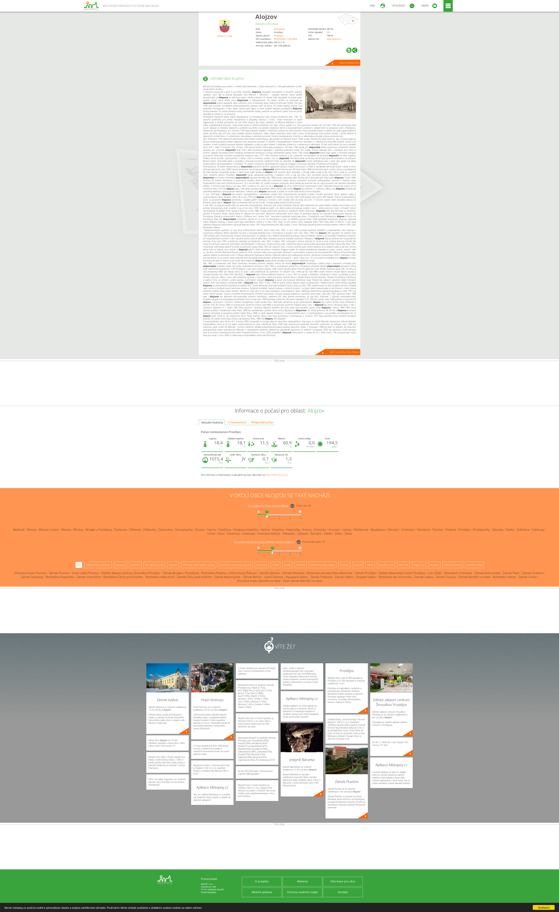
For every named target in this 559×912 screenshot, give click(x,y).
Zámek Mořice (252, 577)
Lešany (346, 530)
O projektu (262, 881)
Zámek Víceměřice (89, 577)
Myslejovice (378, 530)
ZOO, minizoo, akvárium (98, 565)
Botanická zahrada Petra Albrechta (329, 573)
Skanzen (173, 565)
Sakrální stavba (474, 565)
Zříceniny (300, 565)
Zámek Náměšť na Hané (474, 577)
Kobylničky (293, 530)
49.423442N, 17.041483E (285, 39)
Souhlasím (544, 907)
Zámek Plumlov (59, 573)
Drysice (200, 530)
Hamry (211, 530)
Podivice (451, 530)
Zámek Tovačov (446, 577)
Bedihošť (18, 530)
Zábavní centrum (452, 565)
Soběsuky (538, 530)
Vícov (221, 534)
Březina (66, 530)
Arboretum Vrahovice (458, 573)
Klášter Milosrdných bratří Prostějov (402, 573)
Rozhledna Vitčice (504, 577)
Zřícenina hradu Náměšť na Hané (259, 581)
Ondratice (407, 530)
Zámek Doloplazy (32, 577)
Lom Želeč (435, 573)
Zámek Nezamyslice (227, 577)
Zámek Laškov (423, 577)
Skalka (510, 530)
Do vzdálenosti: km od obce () (264, 542)
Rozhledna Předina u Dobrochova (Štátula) (229, 573)
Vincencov (233, 534)
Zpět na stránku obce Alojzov (344, 352)
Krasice (307, 530)
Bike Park (403, 565)
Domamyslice (184, 530)
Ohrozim (393, 530)
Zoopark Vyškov (366, 577)
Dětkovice (150, 530)
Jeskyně (358, 565)
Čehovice (135, 530)
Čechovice (120, 530)
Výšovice (302, 534)
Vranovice (248, 534)
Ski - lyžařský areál (154, 565)
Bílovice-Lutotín (49, 530)
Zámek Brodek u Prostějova (181, 573)
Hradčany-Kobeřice (245, 530)
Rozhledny (261, 565)
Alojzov (266, 16)
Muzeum (434, 565)
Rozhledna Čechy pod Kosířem (123, 577)
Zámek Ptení (511, 573)
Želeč (338, 534)
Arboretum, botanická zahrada (235, 565)
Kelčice (265, 530)
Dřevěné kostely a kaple (322, 565)
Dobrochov (166, 530)
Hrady (275, 565)
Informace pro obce (342, 881)
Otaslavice (423, 530)
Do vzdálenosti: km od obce (268, 505)
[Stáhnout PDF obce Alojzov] (349, 50)
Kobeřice (278, 530)
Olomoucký (279, 29)
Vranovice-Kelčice (269, 534)
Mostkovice (361, 530)
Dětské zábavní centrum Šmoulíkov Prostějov (130, 573)
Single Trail (419, 565)
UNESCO (135, 565)
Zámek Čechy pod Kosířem (194, 577)
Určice (211, 534)
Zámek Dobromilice (487, 573)
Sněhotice (523, 530)
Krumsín (334, 530)
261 (328, 32)
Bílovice (32, 530)
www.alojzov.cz (334, 39)
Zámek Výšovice (269, 573)
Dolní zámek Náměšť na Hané (302, 581)
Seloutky (497, 530)
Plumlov (437, 530)
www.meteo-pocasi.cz (276, 474)
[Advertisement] (279, 384)
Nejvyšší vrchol (385, 565)
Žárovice (316, 534)
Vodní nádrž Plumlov (85, 573)
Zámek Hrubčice (532, 573)
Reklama (302, 881)
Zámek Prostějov (366, 573)
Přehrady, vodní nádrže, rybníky (198, 565)
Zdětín (328, 534)
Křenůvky (320, 530)
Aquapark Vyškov (297, 577)
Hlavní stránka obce (349, 62)
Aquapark (120, 565)
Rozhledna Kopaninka (60, 577)
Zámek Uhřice (527, 577)
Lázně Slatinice (273, 577)
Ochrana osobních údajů (302, 892)
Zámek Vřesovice (293, 573)
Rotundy (344, 565)
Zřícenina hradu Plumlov (30, 573)
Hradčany (224, 530)
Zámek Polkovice (321, 577)
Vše (79, 565)
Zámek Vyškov (344, 577)
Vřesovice (289, 534)
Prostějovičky (481, 530)
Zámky (287, 565)
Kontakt (343, 892)
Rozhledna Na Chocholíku (395, 577)
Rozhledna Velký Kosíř (160, 577)
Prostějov (278, 35)
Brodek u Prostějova (99, 530)
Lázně (370, 565)
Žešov (348, 534)
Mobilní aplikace (262, 892)
